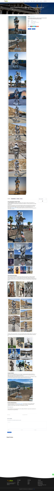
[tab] (9, 198)
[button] (38, 1)
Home (13, 9)
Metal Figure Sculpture (24, 9)
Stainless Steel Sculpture (19, 9)
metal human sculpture (20, 403)
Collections (15, 9)
